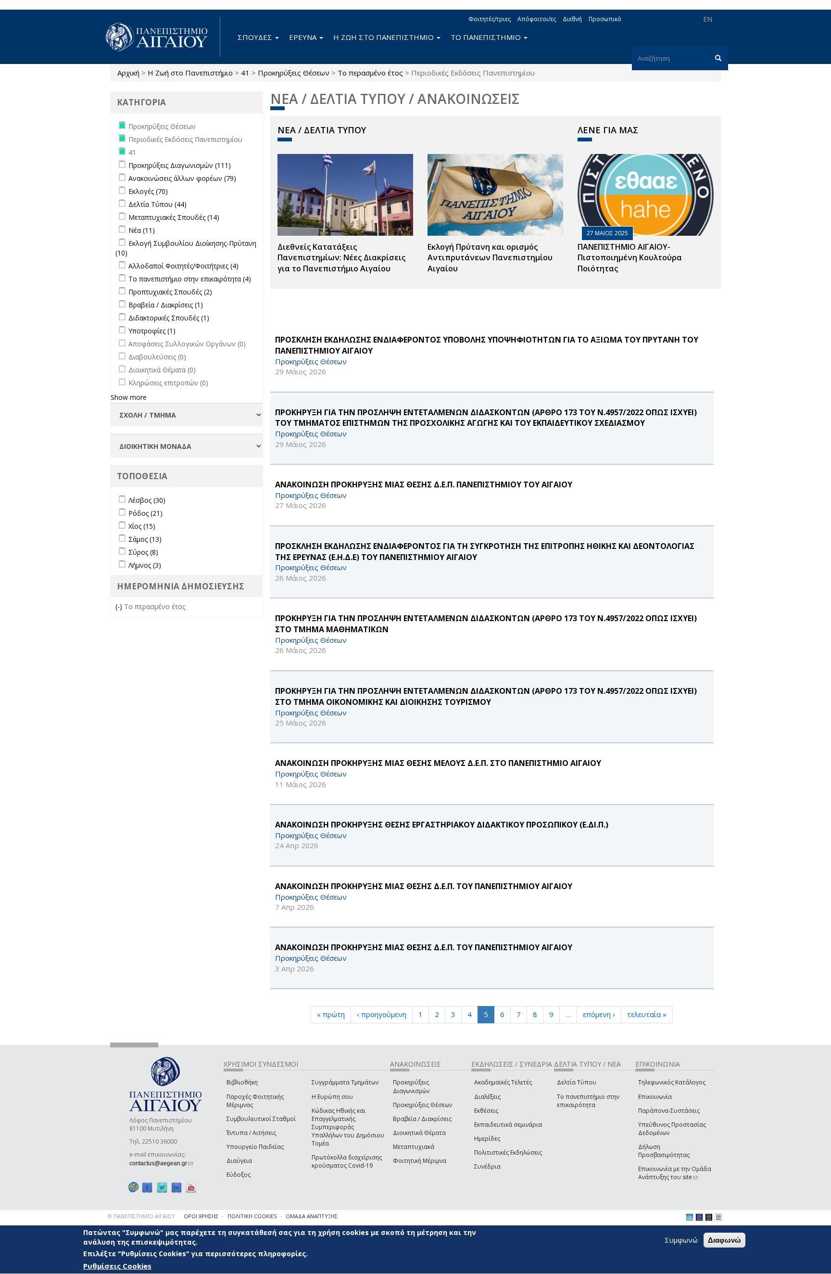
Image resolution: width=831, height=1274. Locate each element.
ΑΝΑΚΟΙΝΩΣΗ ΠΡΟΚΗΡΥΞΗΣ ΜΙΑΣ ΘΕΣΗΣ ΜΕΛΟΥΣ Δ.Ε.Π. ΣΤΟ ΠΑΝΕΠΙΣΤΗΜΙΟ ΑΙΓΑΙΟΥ (438, 763)
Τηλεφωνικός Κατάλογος (671, 1082)
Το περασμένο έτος (370, 72)
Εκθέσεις (486, 1111)
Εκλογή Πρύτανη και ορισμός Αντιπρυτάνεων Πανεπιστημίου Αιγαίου (490, 258)
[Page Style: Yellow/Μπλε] (699, 1217)
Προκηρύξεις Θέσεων (293, 72)
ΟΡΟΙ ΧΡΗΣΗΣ (201, 1216)
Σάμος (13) (145, 539)
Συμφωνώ (681, 1240)
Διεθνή (572, 19)
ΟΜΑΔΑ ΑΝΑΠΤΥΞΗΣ (312, 1216)
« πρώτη (331, 1014)
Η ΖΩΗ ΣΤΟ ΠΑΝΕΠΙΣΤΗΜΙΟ (384, 37)
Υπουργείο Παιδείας (255, 1147)
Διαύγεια (239, 1161)
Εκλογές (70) (148, 191)
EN (707, 19)
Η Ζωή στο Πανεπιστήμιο (190, 72)
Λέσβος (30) (146, 500)
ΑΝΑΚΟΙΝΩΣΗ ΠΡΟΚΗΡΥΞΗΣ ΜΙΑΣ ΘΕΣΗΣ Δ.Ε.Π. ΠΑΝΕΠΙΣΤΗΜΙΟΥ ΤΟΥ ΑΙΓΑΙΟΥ (423, 484)
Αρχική (128, 72)
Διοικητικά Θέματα (419, 1133)
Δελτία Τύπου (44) (157, 204)
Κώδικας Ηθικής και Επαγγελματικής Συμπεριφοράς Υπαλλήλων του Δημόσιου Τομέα (348, 1127)
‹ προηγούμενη (381, 1014)
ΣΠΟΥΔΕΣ (256, 37)
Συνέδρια (487, 1166)
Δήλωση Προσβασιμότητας (664, 1151)
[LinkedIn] (176, 1187)
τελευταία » (647, 1014)
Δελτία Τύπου (576, 1082)
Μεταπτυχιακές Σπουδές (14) (173, 217)
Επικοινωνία (655, 1097)
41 (245, 72)
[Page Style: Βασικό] (689, 1217)
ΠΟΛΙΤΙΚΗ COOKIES (252, 1216)
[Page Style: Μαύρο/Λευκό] (718, 1217)
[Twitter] (162, 1187)
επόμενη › (599, 1014)
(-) (119, 606)
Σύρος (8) (143, 552)
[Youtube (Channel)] (191, 1187)
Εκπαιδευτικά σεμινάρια (508, 1125)
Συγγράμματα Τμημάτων (345, 1082)
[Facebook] (147, 1187)
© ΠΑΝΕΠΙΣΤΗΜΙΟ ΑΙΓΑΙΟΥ (141, 1216)
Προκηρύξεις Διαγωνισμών (411, 1086)
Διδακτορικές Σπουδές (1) (168, 317)
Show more (129, 397)
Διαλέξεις (487, 1097)
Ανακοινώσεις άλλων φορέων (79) (182, 178)
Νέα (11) (141, 230)
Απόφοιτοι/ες (536, 19)
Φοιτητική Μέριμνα (419, 1161)
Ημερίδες (487, 1138)
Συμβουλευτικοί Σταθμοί (261, 1119)
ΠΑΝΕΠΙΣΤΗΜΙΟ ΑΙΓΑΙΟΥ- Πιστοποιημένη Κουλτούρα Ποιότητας (630, 258)
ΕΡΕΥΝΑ (303, 37)
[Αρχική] (161, 37)
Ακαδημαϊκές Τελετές (503, 1082)
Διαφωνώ (724, 1240)
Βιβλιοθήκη (242, 1082)
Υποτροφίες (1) (152, 330)
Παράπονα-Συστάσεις (669, 1111)
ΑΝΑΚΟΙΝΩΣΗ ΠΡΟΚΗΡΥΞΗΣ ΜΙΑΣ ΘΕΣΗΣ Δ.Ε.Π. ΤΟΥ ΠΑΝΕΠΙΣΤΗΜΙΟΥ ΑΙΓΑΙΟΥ (423, 886)
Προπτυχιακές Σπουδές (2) (170, 291)
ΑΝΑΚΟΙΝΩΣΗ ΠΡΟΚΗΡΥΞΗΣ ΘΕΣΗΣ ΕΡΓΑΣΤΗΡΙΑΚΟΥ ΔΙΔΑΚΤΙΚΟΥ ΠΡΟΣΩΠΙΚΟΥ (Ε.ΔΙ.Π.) (441, 824)
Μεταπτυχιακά (413, 1147)
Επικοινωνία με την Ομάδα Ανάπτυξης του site (674, 1173)
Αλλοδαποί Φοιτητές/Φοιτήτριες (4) (183, 265)
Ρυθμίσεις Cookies (117, 1266)
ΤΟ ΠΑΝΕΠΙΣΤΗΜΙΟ (487, 37)
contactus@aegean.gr (161, 1163)
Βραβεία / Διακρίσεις (422, 1119)
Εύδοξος (239, 1175)
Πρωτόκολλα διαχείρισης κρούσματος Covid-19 (347, 1161)
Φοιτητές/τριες (489, 19)
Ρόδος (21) (145, 513)
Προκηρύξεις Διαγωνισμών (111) (179, 165)
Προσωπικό (605, 19)
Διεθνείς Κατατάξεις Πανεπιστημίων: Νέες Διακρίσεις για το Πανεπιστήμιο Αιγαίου (341, 258)
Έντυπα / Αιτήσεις (251, 1133)
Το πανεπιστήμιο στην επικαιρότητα (588, 1101)
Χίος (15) (141, 526)
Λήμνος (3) (144, 565)
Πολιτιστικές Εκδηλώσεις (508, 1152)
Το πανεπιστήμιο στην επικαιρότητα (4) (189, 278)
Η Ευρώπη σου (332, 1097)
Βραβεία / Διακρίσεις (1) (165, 304)
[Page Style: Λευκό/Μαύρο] (709, 1217)
